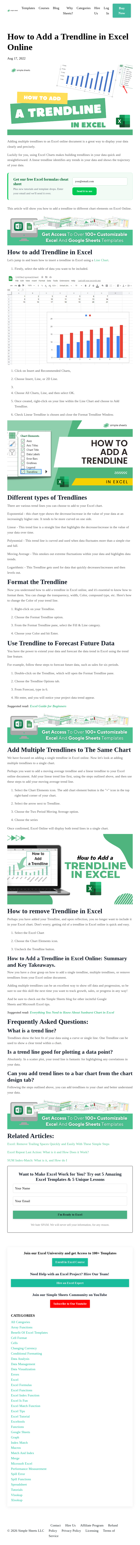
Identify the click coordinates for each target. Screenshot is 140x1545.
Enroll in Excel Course (70, 1262)
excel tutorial (20, 1416)
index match (19, 1442)
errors (15, 1374)
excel (14, 1379)
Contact (55, 1525)
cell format (19, 1338)
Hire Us (70, 1525)
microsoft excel (21, 1463)
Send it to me (84, 191)
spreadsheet (19, 1484)
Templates (28, 8)
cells (14, 1343)
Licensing (91, 1530)
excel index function (25, 1395)
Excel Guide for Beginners (48, 706)
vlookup (16, 1495)
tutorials (17, 1490)
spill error (18, 1474)
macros (16, 1448)
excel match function (25, 1406)
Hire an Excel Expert (70, 1283)
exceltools (18, 1421)
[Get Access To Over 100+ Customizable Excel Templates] (70, 229)
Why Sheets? (68, 10)
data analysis (20, 1359)
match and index (22, 1453)
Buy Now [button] (121, 10)
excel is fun (19, 1400)
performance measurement (28, 1469)
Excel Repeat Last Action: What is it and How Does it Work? (48, 1152)
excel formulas (21, 1385)
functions (17, 1427)
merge (15, 1458)
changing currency (24, 1348)
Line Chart (101, 260)
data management (23, 1364)
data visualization (23, 1369)
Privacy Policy (71, 1530)
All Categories (20, 1322)
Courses (44, 8)
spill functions (21, 1479)
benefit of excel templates (29, 1332)
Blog (56, 8)
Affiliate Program (92, 1525)
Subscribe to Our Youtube (70, 1303)
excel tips (18, 1411)
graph (15, 1437)
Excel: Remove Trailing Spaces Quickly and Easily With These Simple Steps (58, 1144)
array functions (21, 1327)
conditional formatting (26, 1353)
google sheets (20, 1432)
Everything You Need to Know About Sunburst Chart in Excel (72, 1012)
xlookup (16, 1500)
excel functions (21, 1390)
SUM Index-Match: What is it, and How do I (37, 1160)
